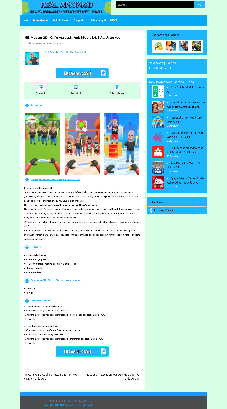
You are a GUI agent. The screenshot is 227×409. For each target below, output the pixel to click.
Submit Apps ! (98, 20)
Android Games (61, 20)
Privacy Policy (61, 401)
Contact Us (83, 401)
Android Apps (40, 20)
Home (25, 20)
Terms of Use (73, 401)
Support (78, 20)
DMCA (113, 20)
